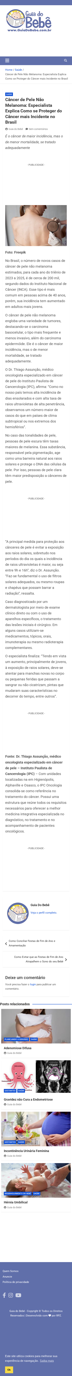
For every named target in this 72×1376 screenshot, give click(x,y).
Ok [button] (9, 1369)
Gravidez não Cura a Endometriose (28, 1099)
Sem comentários (38, 129)
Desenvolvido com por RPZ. (44, 1315)
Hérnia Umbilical (16, 1202)
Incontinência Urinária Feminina (26, 1151)
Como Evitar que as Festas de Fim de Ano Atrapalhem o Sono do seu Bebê (38, 959)
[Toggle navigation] (7, 60)
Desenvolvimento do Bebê (18, 1193)
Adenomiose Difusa (17, 1048)
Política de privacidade (16, 1282)
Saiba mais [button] (47, 1360)
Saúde (9, 94)
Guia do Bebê (16, 129)
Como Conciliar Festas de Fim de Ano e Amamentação (32, 943)
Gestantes (10, 1091)
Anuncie (7, 1276)
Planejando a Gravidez (16, 1039)
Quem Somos (11, 1271)
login (33, 984)
